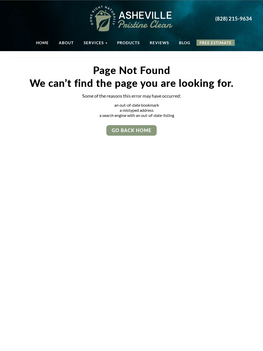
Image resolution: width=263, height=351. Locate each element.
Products (128, 42)
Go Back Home (131, 130)
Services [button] (94, 42)
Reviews (159, 42)
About (66, 42)
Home (42, 42)
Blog (184, 42)
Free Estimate (216, 42)
